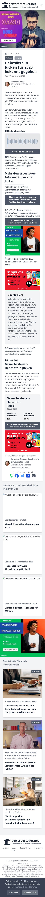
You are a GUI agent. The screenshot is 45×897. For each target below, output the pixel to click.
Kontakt (5, 848)
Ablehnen (13, 892)
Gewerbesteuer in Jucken (16, 391)
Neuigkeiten (14, 54)
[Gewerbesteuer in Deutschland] (6, 54)
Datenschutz (25, 848)
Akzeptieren (30, 892)
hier (11, 388)
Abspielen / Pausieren (22, 151)
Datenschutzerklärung (26, 887)
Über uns (14, 849)
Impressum (38, 848)
